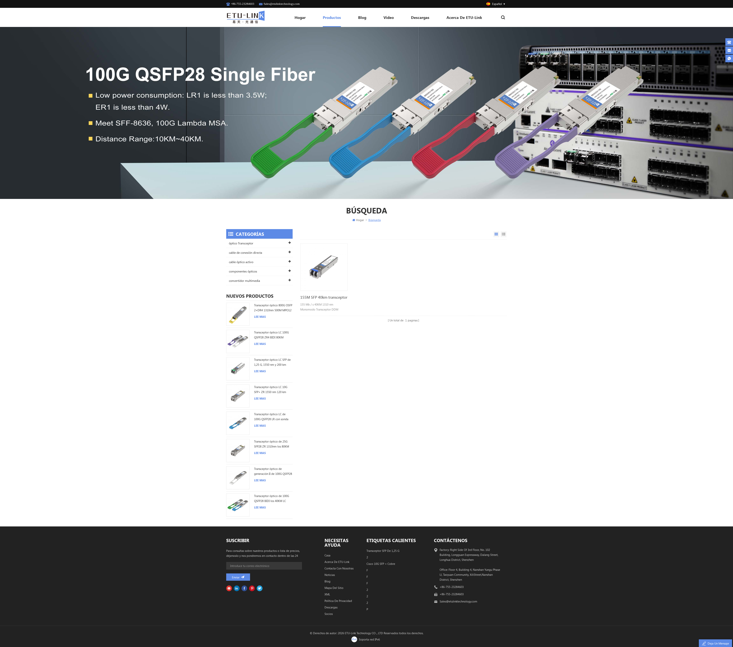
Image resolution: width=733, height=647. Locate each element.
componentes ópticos (243, 271)
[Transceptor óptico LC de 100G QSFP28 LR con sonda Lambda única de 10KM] (237, 423)
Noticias (330, 575)
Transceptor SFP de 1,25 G (382, 551)
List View (503, 234)
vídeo (388, 17)
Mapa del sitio (334, 588)
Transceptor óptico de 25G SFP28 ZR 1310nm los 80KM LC (271, 444)
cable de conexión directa (245, 253)
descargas (331, 607)
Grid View (496, 234)
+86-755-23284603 (242, 3)
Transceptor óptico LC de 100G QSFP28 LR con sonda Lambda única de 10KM (271, 417)
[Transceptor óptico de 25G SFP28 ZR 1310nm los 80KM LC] (237, 450)
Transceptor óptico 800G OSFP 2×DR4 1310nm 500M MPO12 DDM (273, 308)
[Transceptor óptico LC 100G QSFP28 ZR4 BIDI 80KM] (237, 341)
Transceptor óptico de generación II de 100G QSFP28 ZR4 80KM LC (273, 471)
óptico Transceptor (241, 243)
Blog (362, 17)
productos (332, 17)
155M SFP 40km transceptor (323, 297)
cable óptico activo (241, 262)
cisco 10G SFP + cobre (380, 564)
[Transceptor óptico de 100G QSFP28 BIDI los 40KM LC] (237, 505)
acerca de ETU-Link (464, 17)
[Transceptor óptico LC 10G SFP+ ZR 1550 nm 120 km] (237, 396)
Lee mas (260, 317)
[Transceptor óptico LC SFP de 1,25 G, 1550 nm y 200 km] (237, 368)
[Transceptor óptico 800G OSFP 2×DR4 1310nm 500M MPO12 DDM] (237, 314)
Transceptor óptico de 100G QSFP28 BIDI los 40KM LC (271, 498)
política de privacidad (338, 601)
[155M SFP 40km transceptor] (324, 267)
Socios (329, 614)
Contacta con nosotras (339, 568)
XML (327, 594)
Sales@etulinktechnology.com (282, 3)
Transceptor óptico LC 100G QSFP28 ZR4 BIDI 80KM (271, 334)
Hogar (300, 17)
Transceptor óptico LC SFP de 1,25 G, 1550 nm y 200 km (272, 362)
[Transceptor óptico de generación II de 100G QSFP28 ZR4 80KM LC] (237, 477)
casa (327, 555)
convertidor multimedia (244, 281)
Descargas (420, 17)
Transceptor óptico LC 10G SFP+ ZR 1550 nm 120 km (270, 389)
